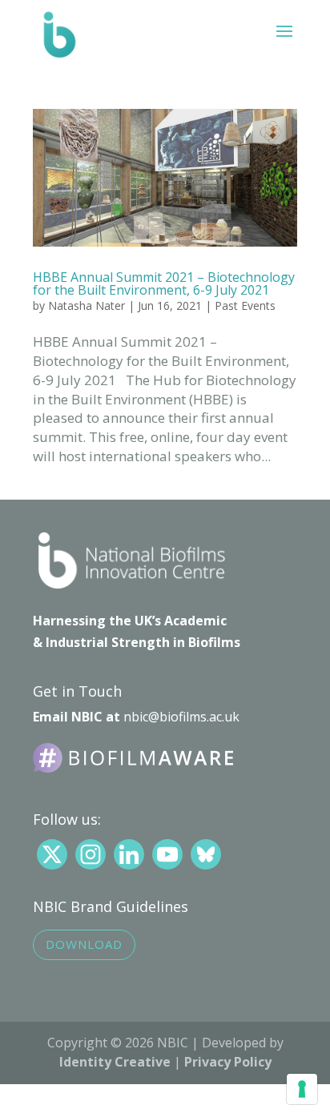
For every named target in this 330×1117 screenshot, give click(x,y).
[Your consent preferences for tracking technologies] (302, 1089)
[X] (52, 854)
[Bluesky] (206, 854)
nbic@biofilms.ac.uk (181, 716)
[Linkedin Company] (129, 854)
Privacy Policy (228, 1062)
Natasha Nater (86, 305)
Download (84, 944)
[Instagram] (90, 854)
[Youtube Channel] (167, 854)
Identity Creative (115, 1062)
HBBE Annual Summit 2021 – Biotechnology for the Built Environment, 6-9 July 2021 (164, 283)
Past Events (245, 305)
